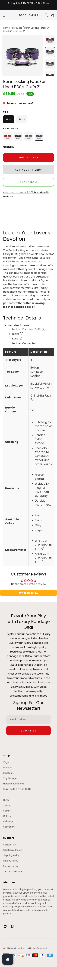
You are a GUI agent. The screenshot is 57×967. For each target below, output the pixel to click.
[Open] (7, 959)
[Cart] (52, 15)
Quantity (8, 146)
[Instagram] (5, 926)
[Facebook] (12, 926)
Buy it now (28, 182)
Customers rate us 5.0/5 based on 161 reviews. (26, 194)
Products (17, 27)
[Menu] (5, 15)
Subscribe (28, 730)
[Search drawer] (46, 15)
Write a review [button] (28, 593)
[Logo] (28, 15)
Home (6, 27)
